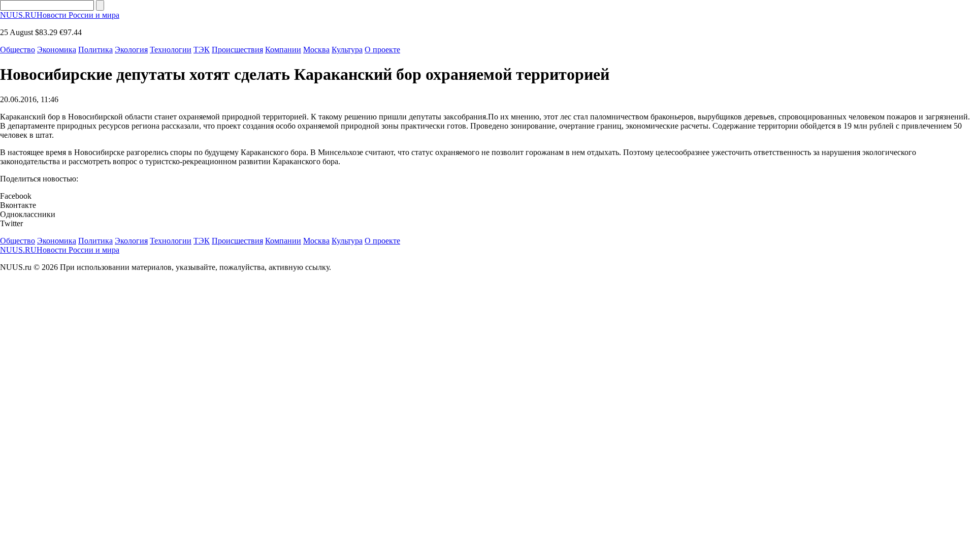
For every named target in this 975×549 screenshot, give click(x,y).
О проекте (382, 49)
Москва (316, 49)
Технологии (170, 49)
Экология (131, 49)
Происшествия (237, 49)
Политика (95, 49)
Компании (283, 49)
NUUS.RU (59, 15)
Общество (17, 49)
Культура (347, 49)
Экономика (56, 49)
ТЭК (201, 49)
